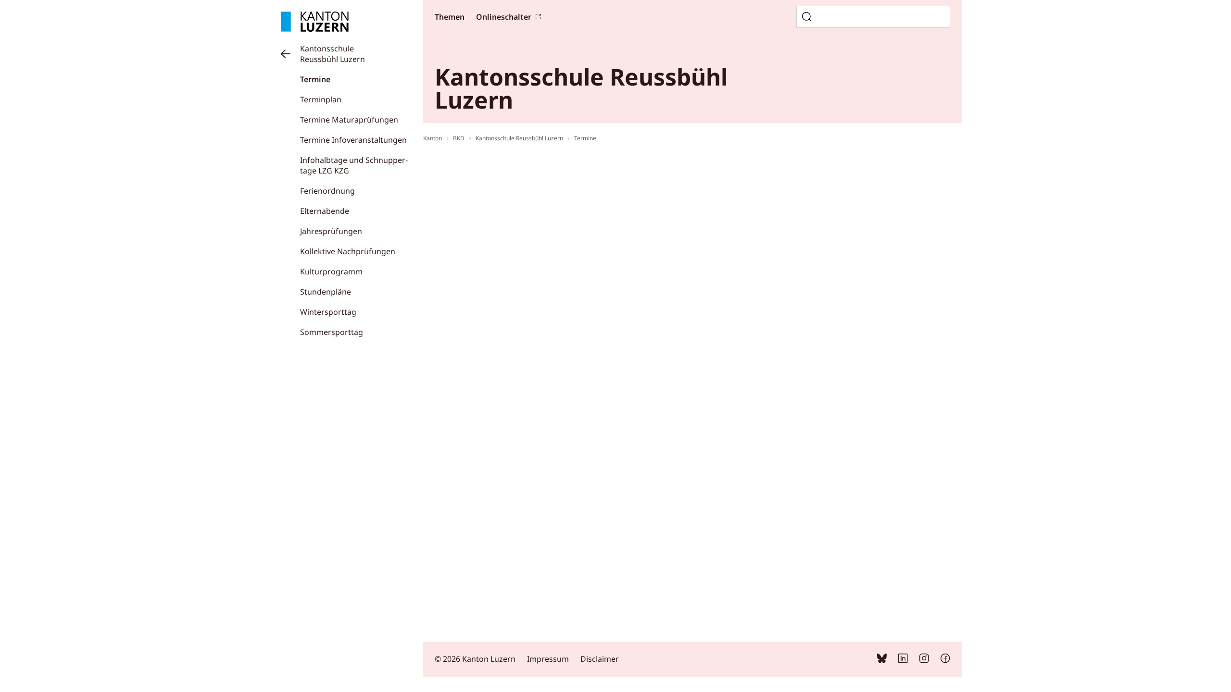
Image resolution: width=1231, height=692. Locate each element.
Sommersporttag (331, 332)
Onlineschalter (503, 17)
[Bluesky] (882, 660)
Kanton (432, 138)
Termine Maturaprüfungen (349, 119)
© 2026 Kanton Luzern (475, 659)
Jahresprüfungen (331, 231)
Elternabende (324, 211)
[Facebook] (945, 660)
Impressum (548, 659)
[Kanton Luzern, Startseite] (315, 22)
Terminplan (320, 99)
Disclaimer (599, 659)
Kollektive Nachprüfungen (347, 251)
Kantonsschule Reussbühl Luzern (332, 53)
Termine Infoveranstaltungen (353, 140)
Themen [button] (450, 17)
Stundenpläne (325, 291)
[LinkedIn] (903, 660)
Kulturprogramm (331, 271)
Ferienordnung (327, 190)
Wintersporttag (328, 312)
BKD (459, 138)
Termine (315, 79)
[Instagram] (924, 660)
